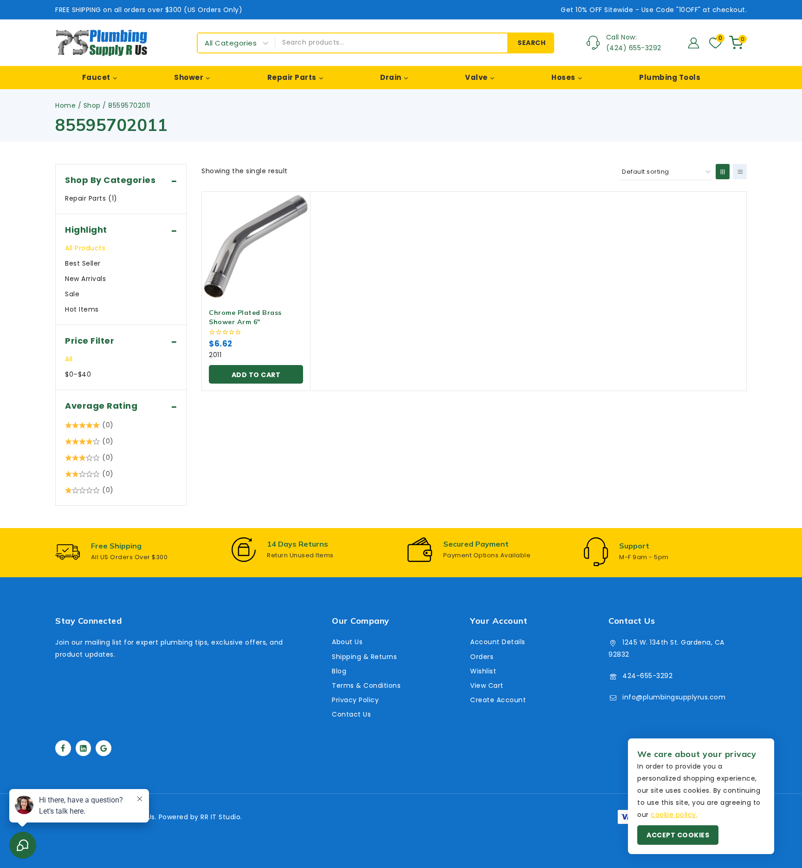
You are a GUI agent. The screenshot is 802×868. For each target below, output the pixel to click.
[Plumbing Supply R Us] (101, 43)
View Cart (487, 685)
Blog (339, 671)
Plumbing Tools (669, 77)
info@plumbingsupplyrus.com (673, 697)
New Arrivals (85, 278)
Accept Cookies (678, 835)
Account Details (497, 641)
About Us (347, 641)
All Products (85, 248)
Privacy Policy (355, 700)
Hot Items (82, 309)
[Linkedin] (83, 748)
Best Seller (83, 263)
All (69, 359)
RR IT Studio (220, 817)
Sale (72, 294)
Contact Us (351, 714)
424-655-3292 (647, 675)
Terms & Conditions (366, 685)
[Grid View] (723, 171)
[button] (256, 374)
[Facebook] (63, 748)
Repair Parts (91, 198)
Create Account (498, 700)
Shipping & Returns (364, 656)
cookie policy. (674, 814)
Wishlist (483, 671)
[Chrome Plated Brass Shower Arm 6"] (255, 245)
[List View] (740, 171)
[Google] (103, 748)
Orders (481, 656)
